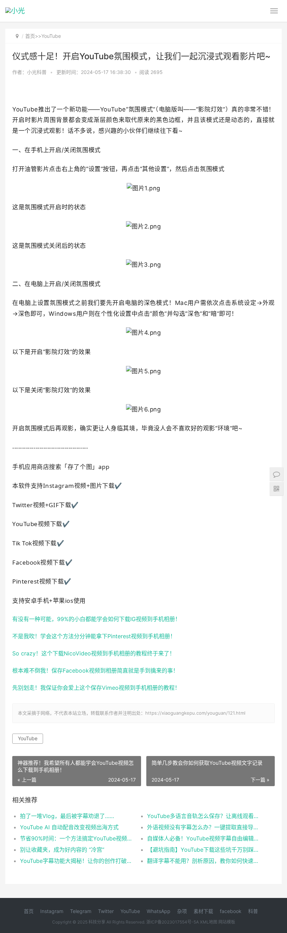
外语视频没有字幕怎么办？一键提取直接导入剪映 (204, 827)
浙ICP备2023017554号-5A (172, 922)
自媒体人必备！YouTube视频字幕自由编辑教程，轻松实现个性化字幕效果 (204, 838)
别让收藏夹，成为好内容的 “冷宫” (62, 849)
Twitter (106, 911)
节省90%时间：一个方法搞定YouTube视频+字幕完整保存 (77, 838)
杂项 (182, 911)
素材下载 (203, 911)
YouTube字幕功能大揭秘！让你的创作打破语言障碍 (77, 860)
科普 (253, 911)
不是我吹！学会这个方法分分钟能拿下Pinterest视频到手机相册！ (94, 636)
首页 (30, 36)
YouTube (51, 36)
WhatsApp (158, 911)
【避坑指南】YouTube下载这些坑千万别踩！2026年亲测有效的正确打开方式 (204, 849)
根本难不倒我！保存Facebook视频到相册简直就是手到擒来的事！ (95, 670)
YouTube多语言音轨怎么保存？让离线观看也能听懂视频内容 (204, 815)
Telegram (80, 911)
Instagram (51, 911)
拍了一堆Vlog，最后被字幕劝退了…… (67, 815)
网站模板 (226, 922)
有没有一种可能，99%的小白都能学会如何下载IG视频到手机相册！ (96, 619)
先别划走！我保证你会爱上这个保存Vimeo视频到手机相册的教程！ (96, 688)
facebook (230, 911)
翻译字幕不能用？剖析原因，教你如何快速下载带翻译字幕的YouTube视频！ (204, 860)
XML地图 (208, 922)
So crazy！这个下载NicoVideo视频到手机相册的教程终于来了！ (93, 653)
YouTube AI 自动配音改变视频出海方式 (69, 827)
